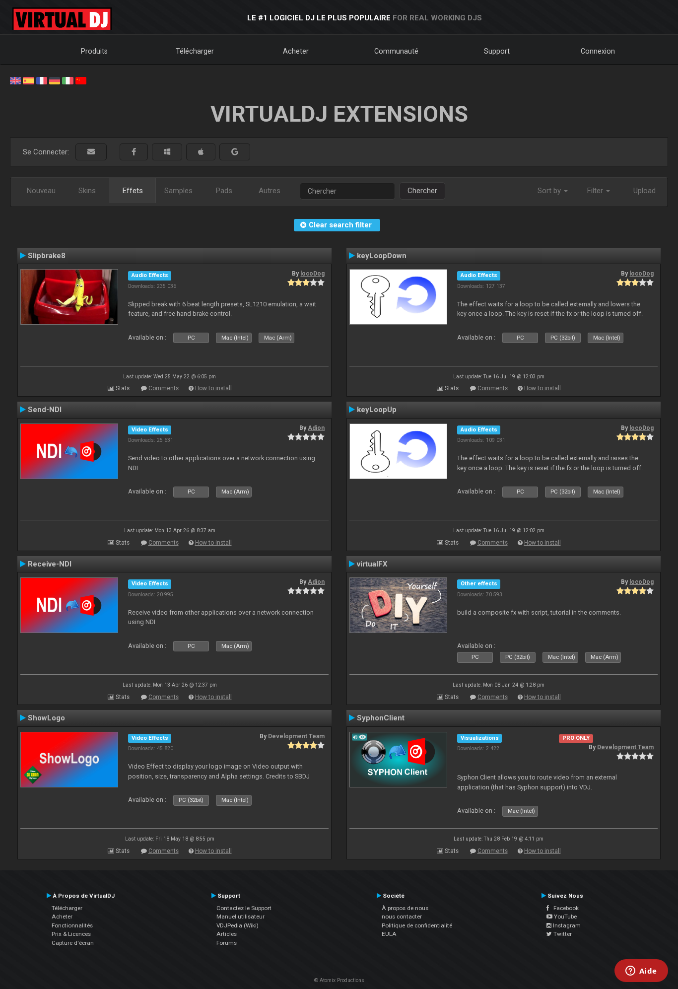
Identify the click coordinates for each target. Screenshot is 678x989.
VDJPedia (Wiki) (237, 925)
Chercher (422, 190)
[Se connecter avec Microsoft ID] (167, 152)
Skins (87, 190)
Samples (178, 190)
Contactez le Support (243, 908)
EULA (389, 933)
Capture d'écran (73, 942)
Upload (644, 190)
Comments (163, 388)
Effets (133, 190)
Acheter (296, 51)
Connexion (598, 51)
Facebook (564, 908)
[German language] (54, 79)
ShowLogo (46, 717)
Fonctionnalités (72, 925)
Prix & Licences (71, 933)
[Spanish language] (28, 79)
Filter (596, 190)
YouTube (564, 916)
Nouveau (41, 190)
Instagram (566, 925)
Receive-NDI (49, 564)
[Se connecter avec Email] (91, 152)
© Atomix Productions (339, 980)
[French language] (41, 79)
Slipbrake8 (47, 255)
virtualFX (372, 564)
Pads (224, 190)
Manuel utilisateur (240, 916)
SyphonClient (381, 717)
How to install (213, 388)
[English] (15, 79)
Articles (226, 933)
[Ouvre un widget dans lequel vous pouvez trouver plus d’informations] (641, 971)
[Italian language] (67, 79)
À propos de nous (405, 908)
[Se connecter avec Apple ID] (200, 152)
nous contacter (402, 916)
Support (497, 51)
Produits (94, 51)
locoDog (312, 273)
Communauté (396, 51)
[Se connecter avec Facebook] (134, 152)
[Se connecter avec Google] (234, 152)
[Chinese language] (80, 79)
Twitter (562, 933)
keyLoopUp (377, 409)
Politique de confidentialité (417, 925)
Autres (269, 190)
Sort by (550, 190)
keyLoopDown (382, 255)
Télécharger (195, 51)
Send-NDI (45, 409)
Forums (226, 942)
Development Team (296, 736)
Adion (316, 427)
